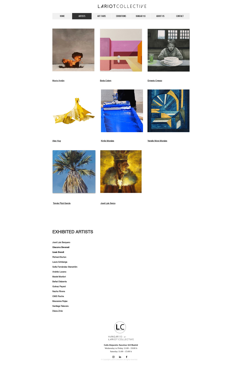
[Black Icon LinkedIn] (120, 356)
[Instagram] (113, 356)
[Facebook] (126, 356)
